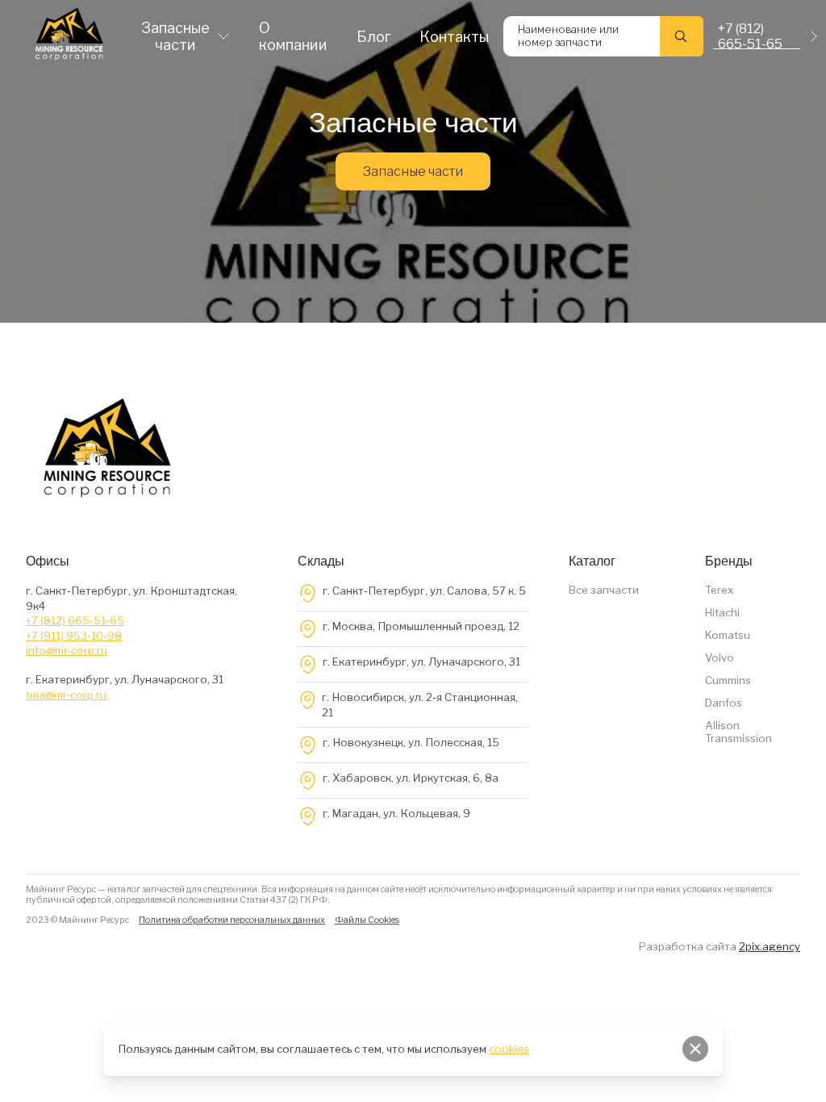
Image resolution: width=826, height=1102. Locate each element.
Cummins (728, 680)
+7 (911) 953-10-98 (74, 635)
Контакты (454, 36)
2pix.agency (769, 946)
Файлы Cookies (367, 920)
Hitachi (722, 612)
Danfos (723, 702)
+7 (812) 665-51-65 (75, 620)
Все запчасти (604, 589)
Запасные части (175, 36)
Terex (719, 589)
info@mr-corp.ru (66, 650)
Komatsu (727, 634)
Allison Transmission (738, 732)
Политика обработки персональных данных (232, 920)
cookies (509, 1048)
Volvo (719, 657)
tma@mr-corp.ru (66, 694)
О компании (293, 36)
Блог (373, 36)
